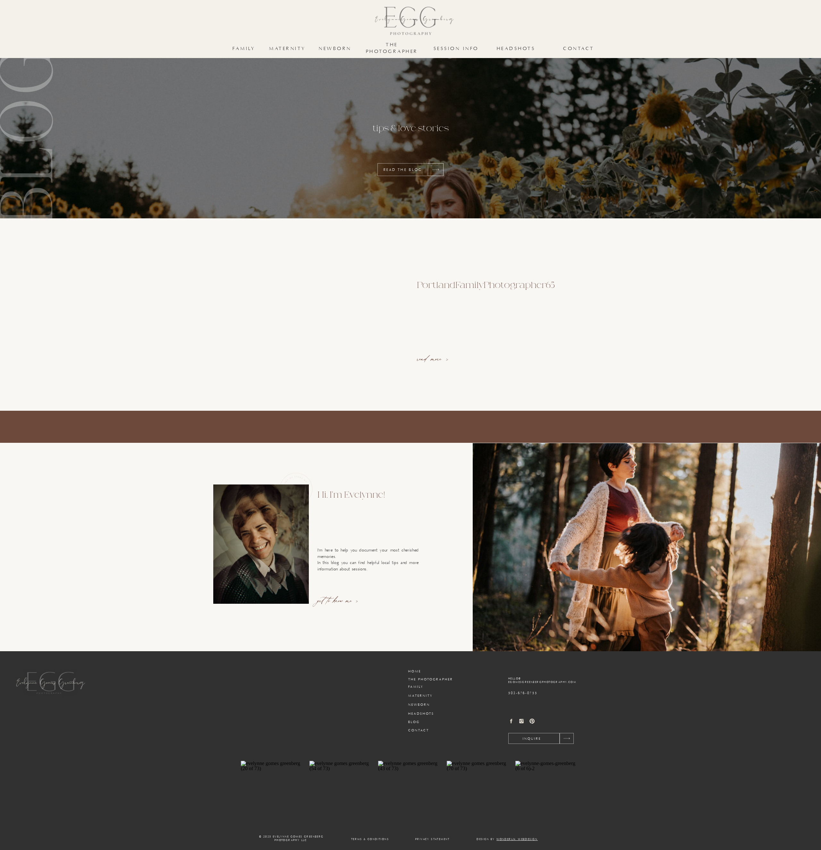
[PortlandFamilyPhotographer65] (318, 315)
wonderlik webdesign (517, 839)
